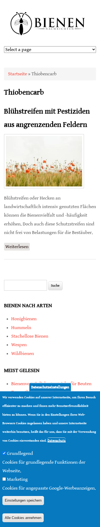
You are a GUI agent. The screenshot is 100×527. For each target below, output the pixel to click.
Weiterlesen (17, 247)
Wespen (19, 345)
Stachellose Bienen (29, 336)
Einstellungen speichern (23, 500)
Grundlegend (20, 453)
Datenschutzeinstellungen (50, 387)
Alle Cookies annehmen (23, 518)
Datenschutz (56, 441)
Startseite (17, 74)
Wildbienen (22, 353)
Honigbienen (24, 319)
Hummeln (21, 327)
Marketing (17, 479)
